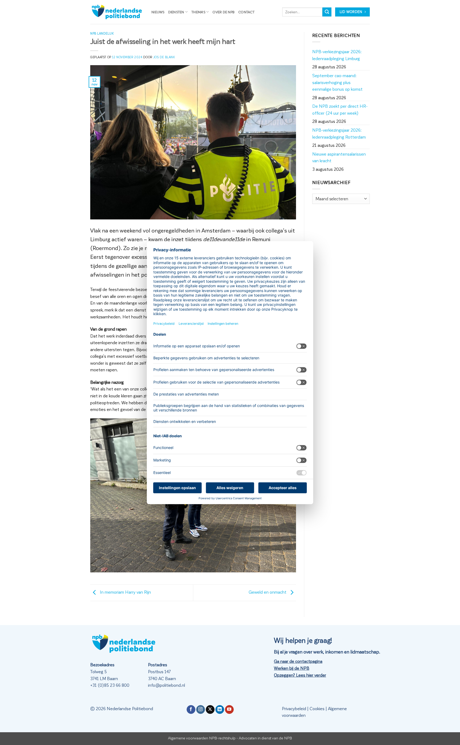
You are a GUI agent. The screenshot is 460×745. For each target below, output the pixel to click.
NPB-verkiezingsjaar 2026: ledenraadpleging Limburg (337, 55)
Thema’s (198, 12)
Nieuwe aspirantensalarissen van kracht (339, 157)
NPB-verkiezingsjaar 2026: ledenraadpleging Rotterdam (339, 133)
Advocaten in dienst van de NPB (265, 737)
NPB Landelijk (102, 33)
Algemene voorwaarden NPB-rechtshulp (202, 737)
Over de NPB (223, 12)
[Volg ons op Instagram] (200, 709)
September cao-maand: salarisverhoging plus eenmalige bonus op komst (337, 82)
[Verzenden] (326, 11)
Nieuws (158, 12)
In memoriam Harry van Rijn (125, 591)
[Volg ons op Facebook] (191, 709)
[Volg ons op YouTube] (229, 709)
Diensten (176, 12)
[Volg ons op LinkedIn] (219, 709)
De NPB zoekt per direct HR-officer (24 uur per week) (340, 109)
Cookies (317, 708)
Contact (246, 12)
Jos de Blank (164, 57)
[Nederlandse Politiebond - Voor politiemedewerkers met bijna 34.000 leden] (116, 11)
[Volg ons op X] (210, 709)
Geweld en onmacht (268, 591)
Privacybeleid (294, 708)
